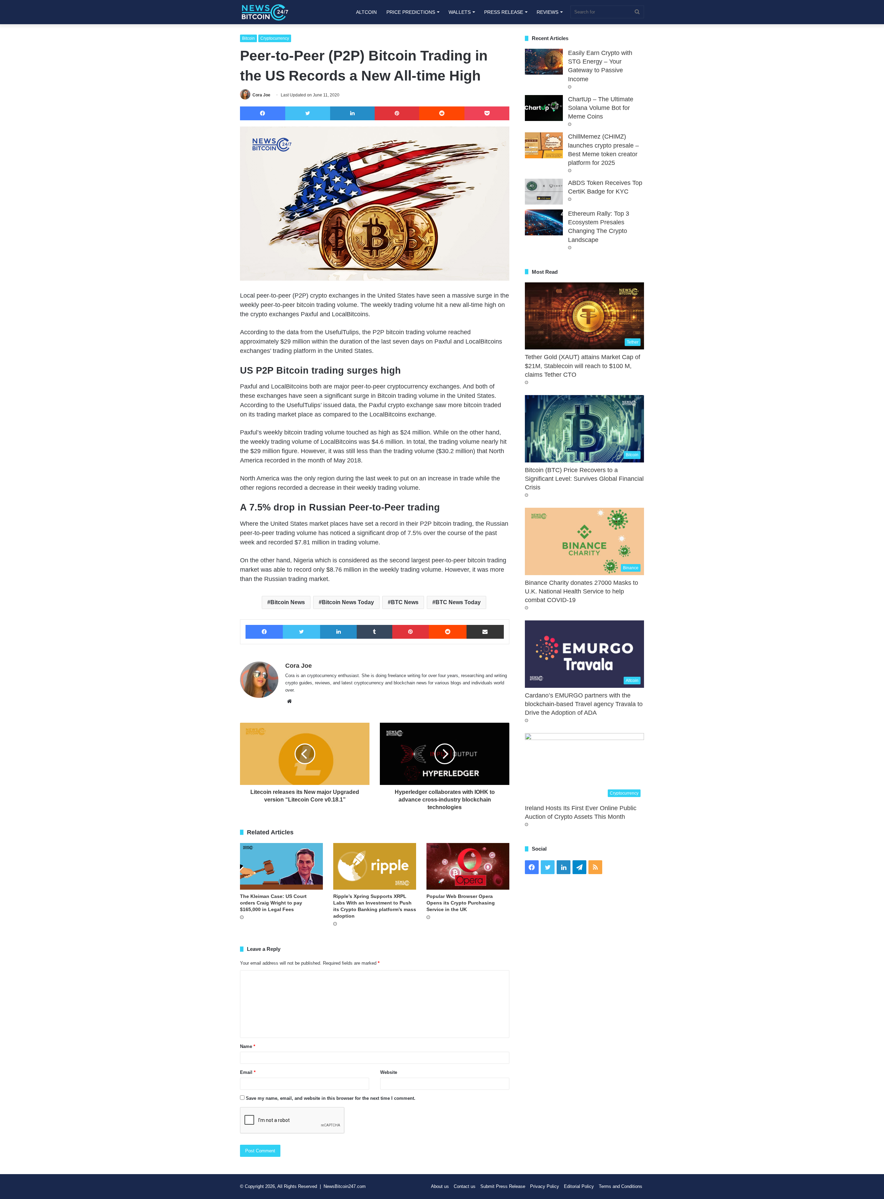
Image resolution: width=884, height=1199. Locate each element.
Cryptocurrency (274, 38)
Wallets (460, 12)
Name (247, 1046)
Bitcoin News (287, 602)
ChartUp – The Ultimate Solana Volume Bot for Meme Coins (600, 108)
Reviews (547, 12)
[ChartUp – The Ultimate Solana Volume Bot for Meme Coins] (544, 108)
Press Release (503, 12)
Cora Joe (261, 95)
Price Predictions (410, 12)
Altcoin (366, 12)
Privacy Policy (544, 1186)
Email (248, 1072)
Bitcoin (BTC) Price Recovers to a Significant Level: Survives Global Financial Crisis (584, 479)
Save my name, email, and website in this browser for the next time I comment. (330, 1098)
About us (440, 1186)
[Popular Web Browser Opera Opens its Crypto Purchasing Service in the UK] (467, 866)
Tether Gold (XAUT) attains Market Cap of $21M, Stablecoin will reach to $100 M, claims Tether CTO (582, 366)
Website (388, 1072)
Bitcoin (248, 38)
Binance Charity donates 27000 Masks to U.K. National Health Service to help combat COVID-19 (581, 591)
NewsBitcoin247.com (345, 1186)
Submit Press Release (502, 1186)
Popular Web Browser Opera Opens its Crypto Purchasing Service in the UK (460, 902)
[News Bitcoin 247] (265, 12)
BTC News (405, 602)
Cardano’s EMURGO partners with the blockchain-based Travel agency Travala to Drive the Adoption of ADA (584, 704)
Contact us (464, 1186)
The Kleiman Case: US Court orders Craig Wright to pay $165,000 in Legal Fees (273, 902)
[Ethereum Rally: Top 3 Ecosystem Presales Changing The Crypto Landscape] (544, 222)
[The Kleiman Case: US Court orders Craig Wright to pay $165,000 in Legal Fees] (281, 866)
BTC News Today (458, 602)
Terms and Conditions (620, 1186)
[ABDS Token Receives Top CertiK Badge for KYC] (544, 192)
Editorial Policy (579, 1186)
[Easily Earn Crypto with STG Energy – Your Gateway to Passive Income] (544, 62)
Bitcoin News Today (348, 602)
